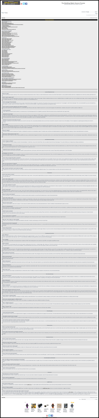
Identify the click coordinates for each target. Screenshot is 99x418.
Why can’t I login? (4, 22)
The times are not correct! (6, 32)
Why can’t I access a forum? (6, 43)
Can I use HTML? (4, 51)
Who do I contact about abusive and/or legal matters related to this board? (13, 87)
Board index (3, 397)
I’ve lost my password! (5, 25)
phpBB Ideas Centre (46, 388)
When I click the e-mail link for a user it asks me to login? (10, 36)
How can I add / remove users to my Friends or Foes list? (10, 71)
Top (2, 95)
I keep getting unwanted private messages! (8, 67)
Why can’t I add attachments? (6, 44)
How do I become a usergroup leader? (8, 62)
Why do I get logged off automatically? (8, 23)
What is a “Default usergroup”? (6, 63)
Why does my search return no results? (8, 74)
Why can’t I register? (5, 28)
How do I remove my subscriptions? (7, 80)
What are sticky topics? (5, 55)
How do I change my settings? (6, 31)
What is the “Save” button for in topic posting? (9, 46)
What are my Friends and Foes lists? (7, 70)
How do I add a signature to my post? (7, 40)
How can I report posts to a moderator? (8, 45)
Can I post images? (5, 52)
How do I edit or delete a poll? (6, 42)
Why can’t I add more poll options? (7, 41)
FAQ (96, 13)
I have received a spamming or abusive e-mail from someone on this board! (13, 68)
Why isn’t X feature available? (6, 86)
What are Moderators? (5, 59)
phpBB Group (29, 384)
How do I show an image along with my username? (10, 34)
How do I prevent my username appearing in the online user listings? (12, 24)
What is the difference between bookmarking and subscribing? (11, 79)
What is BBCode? (4, 50)
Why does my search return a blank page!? (8, 75)
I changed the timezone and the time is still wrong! (9, 33)
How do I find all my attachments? (7, 83)
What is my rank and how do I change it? (8, 35)
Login (3, 12)
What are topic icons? (5, 56)
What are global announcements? (7, 53)
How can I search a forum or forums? (7, 73)
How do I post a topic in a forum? (7, 38)
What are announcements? (6, 54)
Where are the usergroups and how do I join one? (9, 61)
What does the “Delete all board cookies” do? (9, 29)
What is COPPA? (4, 27)
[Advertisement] (49, 7)
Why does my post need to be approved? (8, 47)
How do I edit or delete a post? (6, 39)
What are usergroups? (5, 60)
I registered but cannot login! (6, 26)
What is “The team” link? (5, 64)
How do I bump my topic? (6, 48)
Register (6, 12)
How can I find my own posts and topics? (8, 76)
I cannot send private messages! (7, 66)
